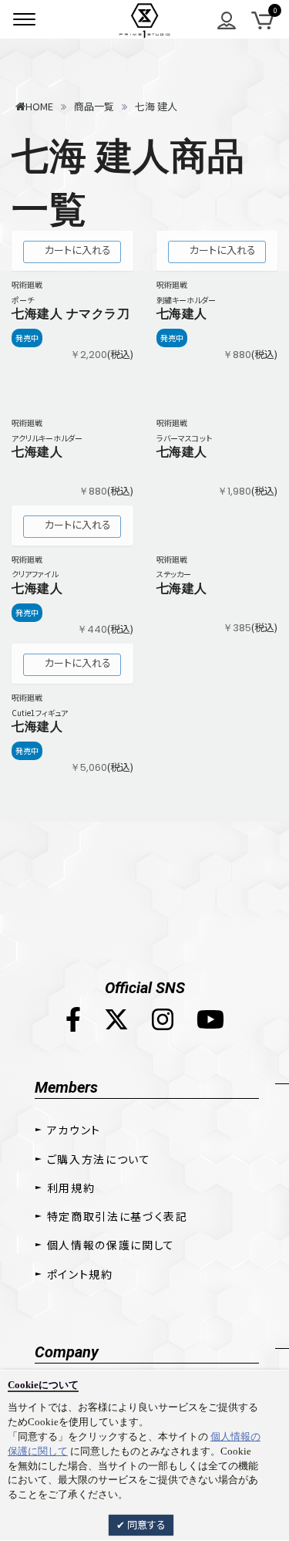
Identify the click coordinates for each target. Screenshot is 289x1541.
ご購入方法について (99, 1159)
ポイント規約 (80, 1274)
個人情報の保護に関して (111, 1244)
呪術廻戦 (27, 284)
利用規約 (71, 1187)
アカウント (74, 1129)
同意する (145, 1524)
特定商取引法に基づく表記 (117, 1216)
